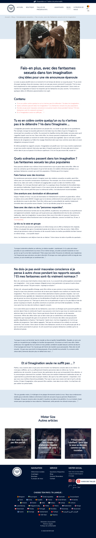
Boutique (30, 7)
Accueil (20, 7)
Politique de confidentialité (48, 526)
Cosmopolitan (18, 220)
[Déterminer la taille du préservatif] (78, 481)
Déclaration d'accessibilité (48, 522)
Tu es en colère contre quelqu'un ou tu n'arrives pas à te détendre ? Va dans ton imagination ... (48, 103)
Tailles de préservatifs (42, 8)
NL (87, 9)
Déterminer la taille (37, 472)
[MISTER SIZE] (17, 472)
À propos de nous (79, 8)
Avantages (59, 7)
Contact (52, 479)
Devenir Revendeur (56, 476)
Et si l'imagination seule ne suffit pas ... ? (30, 112)
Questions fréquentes (57, 472)
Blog (69, 7)
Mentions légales (48, 524)
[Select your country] (88, 6)
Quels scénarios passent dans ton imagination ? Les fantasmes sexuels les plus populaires (47, 106)
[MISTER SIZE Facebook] (70, 480)
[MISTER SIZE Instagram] (73, 480)
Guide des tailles (88, 481)
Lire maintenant (17, 447)
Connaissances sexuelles (24, 17)
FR (88, 11)
